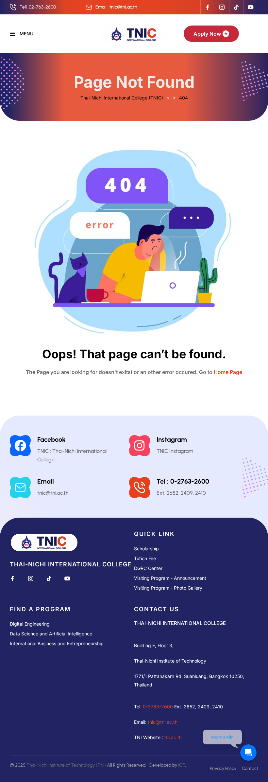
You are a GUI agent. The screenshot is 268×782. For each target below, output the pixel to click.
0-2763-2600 (158, 706)
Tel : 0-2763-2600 (183, 481)
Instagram (172, 439)
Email (45, 481)
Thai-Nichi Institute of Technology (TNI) (66, 765)
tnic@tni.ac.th (162, 722)
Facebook (51, 439)
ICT (181, 765)
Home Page (228, 372)
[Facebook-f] (207, 7)
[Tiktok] (236, 7)
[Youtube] (250, 7)
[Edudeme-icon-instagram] (222, 7)
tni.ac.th (173, 737)
